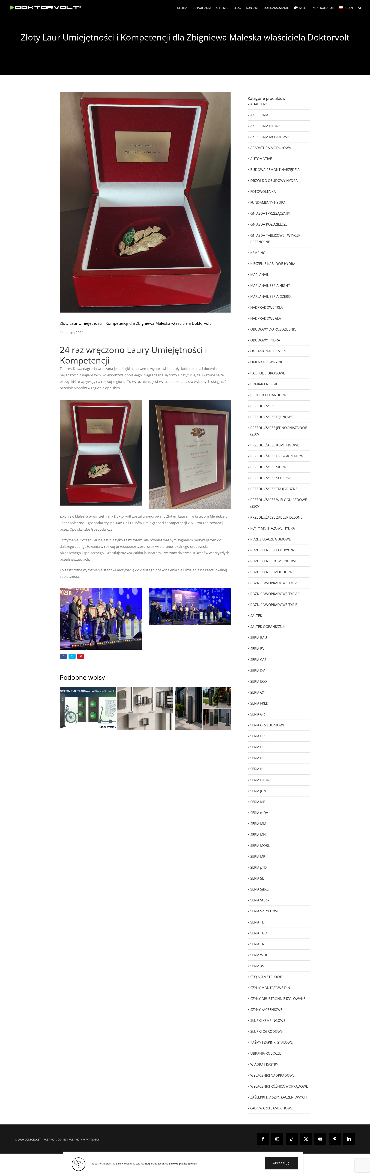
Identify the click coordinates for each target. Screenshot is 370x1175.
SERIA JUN (258, 791)
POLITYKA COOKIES (55, 1139)
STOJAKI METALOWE (266, 976)
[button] (281, 1163)
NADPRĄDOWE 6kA (265, 318)
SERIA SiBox (259, 889)
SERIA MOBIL (260, 845)
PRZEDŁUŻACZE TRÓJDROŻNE (273, 488)
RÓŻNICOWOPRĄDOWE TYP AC (275, 593)
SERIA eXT (258, 692)
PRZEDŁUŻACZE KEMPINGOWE (274, 445)
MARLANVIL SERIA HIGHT (270, 285)
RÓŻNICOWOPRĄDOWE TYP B (273, 604)
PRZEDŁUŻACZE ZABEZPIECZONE (276, 517)
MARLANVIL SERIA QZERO (270, 296)
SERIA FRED (259, 703)
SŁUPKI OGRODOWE (266, 1031)
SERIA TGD (258, 933)
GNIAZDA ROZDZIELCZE (269, 224)
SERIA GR (257, 714)
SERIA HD (257, 736)
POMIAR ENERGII (263, 384)
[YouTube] (320, 1139)
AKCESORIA (259, 115)
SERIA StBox (259, 900)
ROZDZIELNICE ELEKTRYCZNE (273, 550)
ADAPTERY (258, 104)
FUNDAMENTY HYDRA (267, 202)
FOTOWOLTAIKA (263, 191)
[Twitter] (306, 1139)
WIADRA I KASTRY (264, 1064)
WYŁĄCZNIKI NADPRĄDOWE (272, 1075)
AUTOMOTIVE (261, 158)
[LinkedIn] (349, 1139)
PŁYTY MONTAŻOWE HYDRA (272, 528)
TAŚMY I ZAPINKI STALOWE (271, 1042)
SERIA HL (257, 768)
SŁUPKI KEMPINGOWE (267, 1020)
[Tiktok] (292, 1139)
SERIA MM (258, 823)
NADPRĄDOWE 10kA (266, 307)
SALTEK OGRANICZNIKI (268, 626)
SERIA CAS (258, 659)
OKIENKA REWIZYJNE (266, 362)
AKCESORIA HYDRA (265, 126)
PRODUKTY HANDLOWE (269, 395)
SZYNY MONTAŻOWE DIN (270, 987)
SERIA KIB (257, 801)
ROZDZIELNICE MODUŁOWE (272, 572)
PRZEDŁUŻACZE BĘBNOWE (271, 417)
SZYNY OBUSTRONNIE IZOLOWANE (278, 998)
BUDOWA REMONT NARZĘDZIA (275, 169)
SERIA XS (257, 966)
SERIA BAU (258, 637)
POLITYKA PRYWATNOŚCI (84, 1139)
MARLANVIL (259, 274)
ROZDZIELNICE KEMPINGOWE (273, 561)
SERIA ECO (258, 681)
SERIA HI (257, 758)
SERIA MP (257, 856)
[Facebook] (263, 1139)
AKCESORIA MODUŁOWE (269, 137)
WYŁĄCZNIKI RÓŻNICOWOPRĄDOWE (279, 1086)
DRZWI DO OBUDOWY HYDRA (274, 180)
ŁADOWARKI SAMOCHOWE (271, 1108)
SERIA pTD (258, 867)
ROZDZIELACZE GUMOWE (270, 539)
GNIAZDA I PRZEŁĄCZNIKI (270, 213)
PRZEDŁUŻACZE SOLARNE (270, 478)
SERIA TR (257, 944)
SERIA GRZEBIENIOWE (267, 725)
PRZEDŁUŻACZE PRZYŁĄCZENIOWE (277, 456)
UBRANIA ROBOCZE (265, 1053)
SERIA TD (257, 922)
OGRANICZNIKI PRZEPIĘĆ (270, 351)
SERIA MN (258, 834)
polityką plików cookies (183, 1163)
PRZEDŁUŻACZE (262, 406)
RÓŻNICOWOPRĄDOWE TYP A (273, 583)
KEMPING (258, 252)
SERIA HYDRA (261, 780)
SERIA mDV (259, 812)
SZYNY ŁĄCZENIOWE (266, 1009)
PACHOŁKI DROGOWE (267, 373)
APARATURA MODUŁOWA (270, 147)
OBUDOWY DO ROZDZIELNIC (273, 329)
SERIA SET (258, 878)
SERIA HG (257, 747)
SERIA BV (257, 648)
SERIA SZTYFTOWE (264, 911)
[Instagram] (277, 1139)
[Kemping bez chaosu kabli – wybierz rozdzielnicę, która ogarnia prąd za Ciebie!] (145, 708)
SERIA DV (257, 670)
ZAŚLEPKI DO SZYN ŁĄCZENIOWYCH (278, 1097)
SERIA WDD (259, 955)
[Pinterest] (335, 1139)
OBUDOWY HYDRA (265, 340)
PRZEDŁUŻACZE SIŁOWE (269, 467)
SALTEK (256, 615)
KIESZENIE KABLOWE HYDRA (272, 263)
